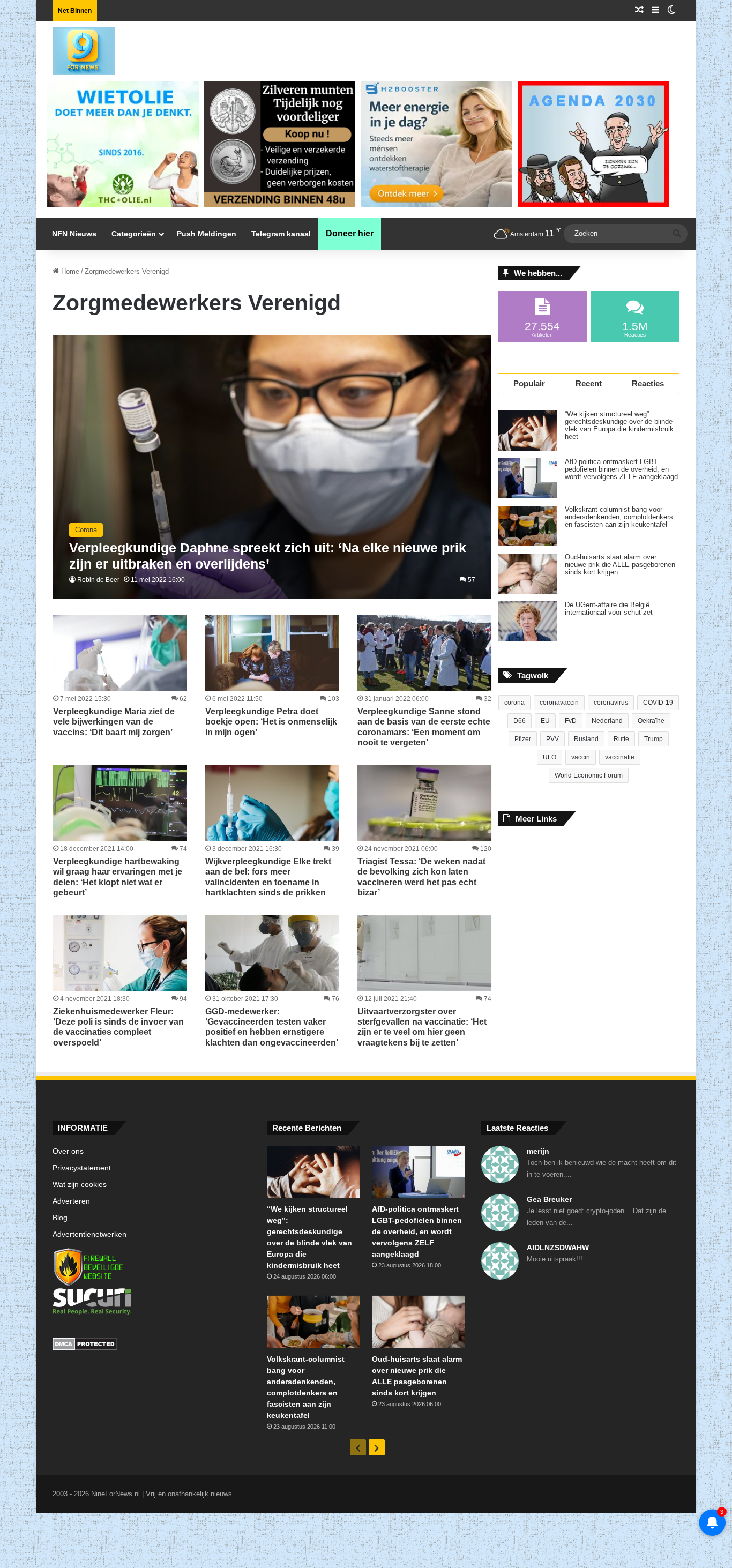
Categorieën (133, 233)
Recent (589, 383)
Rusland (586, 739)
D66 (519, 721)
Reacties (648, 383)
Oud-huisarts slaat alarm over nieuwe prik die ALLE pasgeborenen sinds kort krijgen (620, 565)
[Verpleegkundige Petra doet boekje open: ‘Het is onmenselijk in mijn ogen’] (272, 653)
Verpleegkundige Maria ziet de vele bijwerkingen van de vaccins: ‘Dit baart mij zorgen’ (114, 721)
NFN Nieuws (74, 233)
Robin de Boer (98, 580)
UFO (549, 757)
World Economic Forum (589, 775)
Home (69, 271)
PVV (552, 739)
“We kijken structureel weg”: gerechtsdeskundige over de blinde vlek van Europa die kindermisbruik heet (619, 425)
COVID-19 (658, 702)
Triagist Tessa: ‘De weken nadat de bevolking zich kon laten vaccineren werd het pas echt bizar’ (421, 877)
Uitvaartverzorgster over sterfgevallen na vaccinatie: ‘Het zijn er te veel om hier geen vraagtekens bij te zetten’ (422, 1027)
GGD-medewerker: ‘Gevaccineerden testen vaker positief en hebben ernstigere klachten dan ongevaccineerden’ (271, 1027)
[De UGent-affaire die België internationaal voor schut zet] (527, 621)
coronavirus (611, 702)
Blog (60, 1218)
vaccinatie (619, 757)
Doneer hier (350, 233)
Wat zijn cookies (80, 1185)
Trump (653, 739)
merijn (538, 1151)
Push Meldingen (206, 233)
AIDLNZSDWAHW (558, 1247)
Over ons (68, 1151)
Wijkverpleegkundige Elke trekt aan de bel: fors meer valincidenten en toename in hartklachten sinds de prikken (268, 877)
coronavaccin (559, 702)
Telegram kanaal (281, 233)
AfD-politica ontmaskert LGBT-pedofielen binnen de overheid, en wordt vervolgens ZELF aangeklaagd (621, 469)
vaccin (580, 757)
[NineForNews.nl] (75, 48)
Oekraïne (651, 721)
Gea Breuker (549, 1199)
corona (514, 702)
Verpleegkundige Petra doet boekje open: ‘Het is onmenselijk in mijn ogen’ (271, 721)
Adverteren (71, 1201)
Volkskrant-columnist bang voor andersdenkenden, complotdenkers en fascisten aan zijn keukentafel (619, 517)
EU (545, 721)
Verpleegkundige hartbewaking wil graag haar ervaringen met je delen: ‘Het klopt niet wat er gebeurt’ (117, 877)
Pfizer (522, 739)
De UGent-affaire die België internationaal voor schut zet (609, 608)
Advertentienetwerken (89, 1234)
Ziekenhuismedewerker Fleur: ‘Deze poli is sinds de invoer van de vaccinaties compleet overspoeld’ (118, 1027)
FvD (571, 721)
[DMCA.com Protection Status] (152, 1346)
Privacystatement (82, 1168)
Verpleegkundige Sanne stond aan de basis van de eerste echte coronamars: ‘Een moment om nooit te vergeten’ (423, 727)
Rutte (621, 739)
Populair (529, 383)
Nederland (607, 721)
